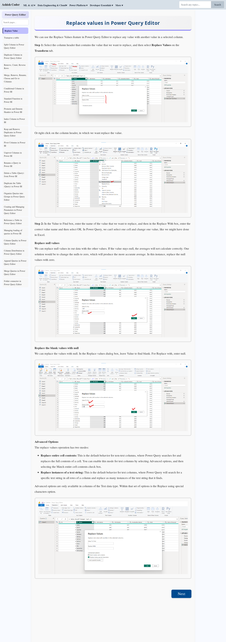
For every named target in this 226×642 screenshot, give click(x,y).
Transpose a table (11, 37)
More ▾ (119, 5)
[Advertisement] (210, 56)
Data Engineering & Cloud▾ (52, 5)
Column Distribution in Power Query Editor (14, 252)
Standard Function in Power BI (13, 100)
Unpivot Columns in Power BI (13, 154)
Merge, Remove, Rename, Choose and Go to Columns (15, 78)
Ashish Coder (11, 4)
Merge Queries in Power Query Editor (14, 272)
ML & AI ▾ (29, 5)
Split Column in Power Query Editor (14, 46)
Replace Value (11, 30)
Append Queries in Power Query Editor (15, 262)
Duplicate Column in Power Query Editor (13, 56)
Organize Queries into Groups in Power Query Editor (14, 196)
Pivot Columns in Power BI (14, 144)
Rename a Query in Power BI (12, 164)
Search (217, 4)
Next (181, 594)
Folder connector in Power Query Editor (13, 283)
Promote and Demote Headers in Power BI (13, 110)
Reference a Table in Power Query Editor (13, 222)
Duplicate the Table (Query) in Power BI (13, 185)
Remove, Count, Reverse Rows (15, 66)
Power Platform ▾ (78, 5)
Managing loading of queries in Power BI (13, 232)
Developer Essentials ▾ (101, 5)
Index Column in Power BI (14, 120)
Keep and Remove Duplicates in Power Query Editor (13, 132)
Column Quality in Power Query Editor (15, 242)
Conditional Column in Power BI (14, 90)
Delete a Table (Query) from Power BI (14, 175)
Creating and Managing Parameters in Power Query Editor (14, 210)
